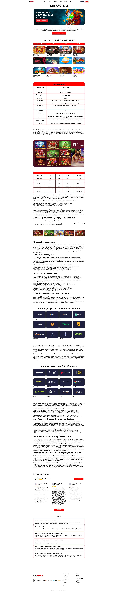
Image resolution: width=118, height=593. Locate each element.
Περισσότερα (59, 509)
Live (52, 43)
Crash (65, 43)
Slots (78, 43)
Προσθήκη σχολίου (79, 478)
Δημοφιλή (39, 43)
